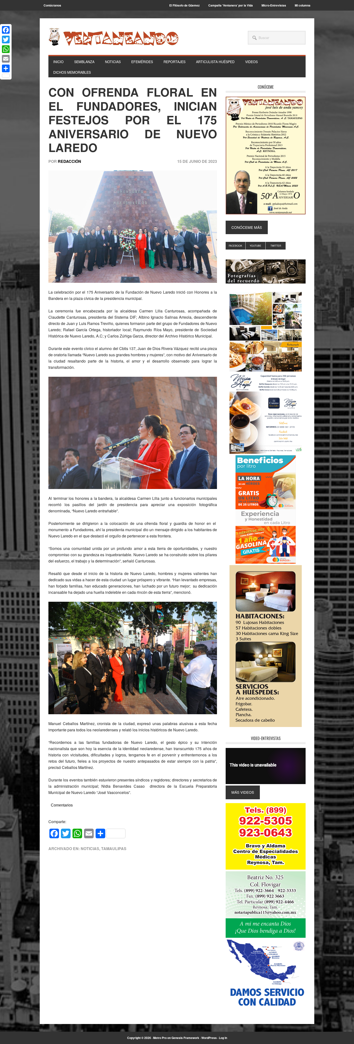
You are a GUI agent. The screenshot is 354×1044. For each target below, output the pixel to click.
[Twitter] (6, 39)
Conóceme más (246, 227)
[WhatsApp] (6, 49)
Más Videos (242, 792)
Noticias (90, 848)
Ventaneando (113, 37)
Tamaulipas (113, 848)
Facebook (235, 245)
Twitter (275, 245)
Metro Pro (160, 1038)
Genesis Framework (185, 1038)
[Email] (6, 59)
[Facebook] (6, 30)
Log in (223, 1038)
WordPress (209, 1038)
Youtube (255, 245)
